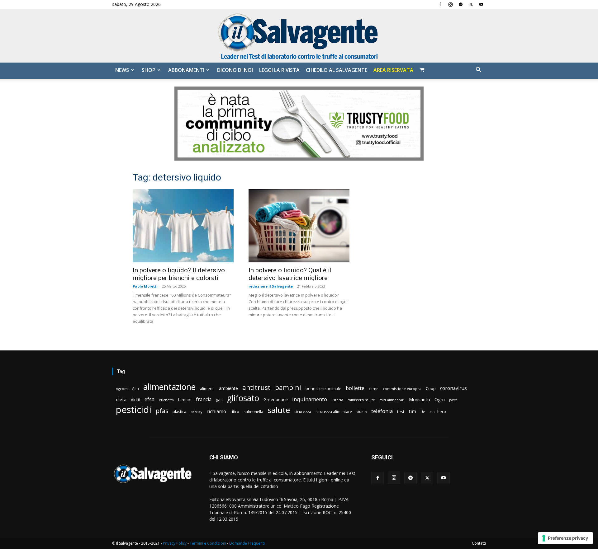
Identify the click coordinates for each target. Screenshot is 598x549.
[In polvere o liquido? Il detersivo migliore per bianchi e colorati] (183, 225)
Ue (422, 411)
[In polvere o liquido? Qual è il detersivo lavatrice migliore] (299, 225)
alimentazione (169, 386)
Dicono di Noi (235, 70)
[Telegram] (460, 4)
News (122, 70)
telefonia (382, 411)
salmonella (253, 411)
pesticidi (133, 409)
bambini (288, 387)
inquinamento (309, 399)
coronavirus (453, 388)
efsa (149, 399)
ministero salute (361, 399)
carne (373, 388)
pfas (162, 411)
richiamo (216, 411)
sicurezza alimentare (334, 411)
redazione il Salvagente (271, 286)
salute (279, 410)
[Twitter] (471, 4)
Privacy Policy (175, 543)
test (400, 411)
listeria (337, 399)
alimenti (207, 388)
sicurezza (302, 411)
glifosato (243, 398)
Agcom (122, 388)
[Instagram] (450, 4)
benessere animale (323, 388)
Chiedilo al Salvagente (336, 70)
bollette (355, 388)
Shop (148, 70)
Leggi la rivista (279, 70)
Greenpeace (275, 399)
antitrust (256, 387)
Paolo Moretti (145, 286)
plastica (179, 411)
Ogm (439, 399)
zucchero (438, 411)
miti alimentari (392, 399)
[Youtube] (481, 4)
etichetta (166, 399)
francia (203, 399)
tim (412, 411)
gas (219, 399)
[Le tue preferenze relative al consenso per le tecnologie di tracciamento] (565, 538)
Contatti (479, 543)
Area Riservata (393, 70)
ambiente (228, 388)
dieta (121, 399)
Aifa (135, 388)
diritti (135, 399)
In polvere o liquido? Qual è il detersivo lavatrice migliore (290, 274)
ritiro (234, 411)
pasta (453, 400)
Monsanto (419, 399)
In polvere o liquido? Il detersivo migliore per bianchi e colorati (179, 274)
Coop (431, 388)
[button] (478, 70)
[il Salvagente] (299, 36)
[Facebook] (440, 4)
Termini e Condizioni (208, 543)
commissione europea (402, 388)
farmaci (185, 399)
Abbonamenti (186, 70)
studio (361, 411)
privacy (196, 411)
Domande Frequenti (247, 543)
